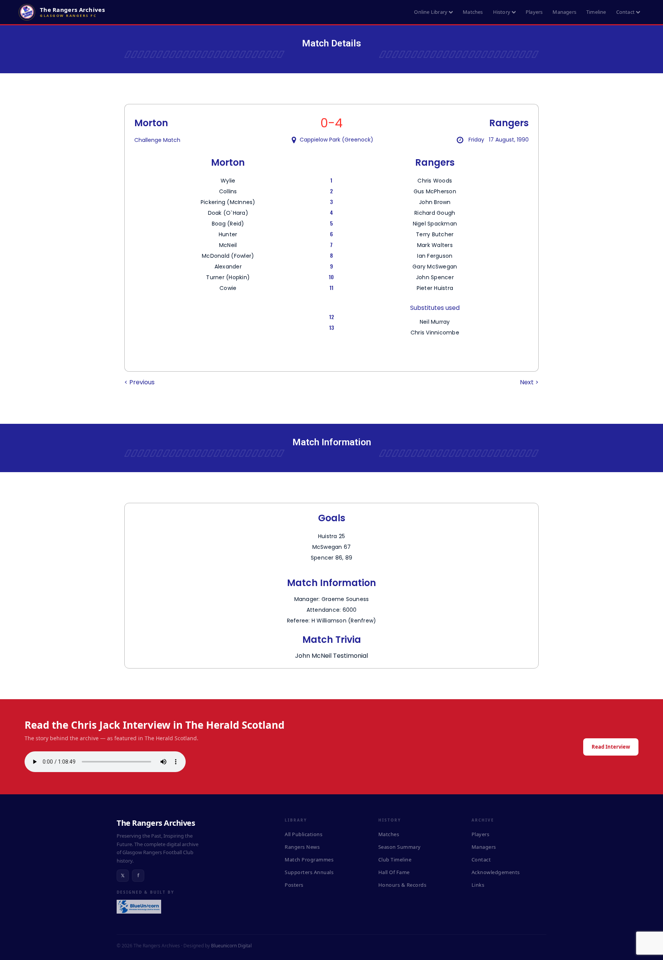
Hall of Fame (394, 872)
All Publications (303, 834)
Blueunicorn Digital (231, 945)
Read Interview (611, 746)
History (501, 11)
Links (478, 884)
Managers (564, 11)
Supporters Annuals (309, 872)
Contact (625, 11)
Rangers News (302, 846)
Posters (294, 884)
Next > (529, 382)
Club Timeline (395, 859)
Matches (473, 11)
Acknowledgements (496, 872)
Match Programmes (309, 859)
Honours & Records (402, 884)
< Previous (139, 382)
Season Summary (399, 846)
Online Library (430, 11)
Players (534, 11)
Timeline (596, 11)
